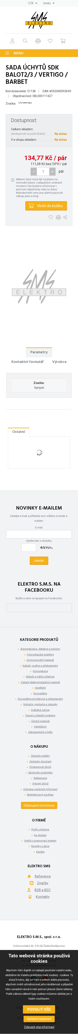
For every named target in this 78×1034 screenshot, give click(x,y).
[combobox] (32, 3)
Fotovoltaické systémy (40, 654)
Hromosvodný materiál (40, 660)
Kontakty (43, 897)
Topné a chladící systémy (40, 715)
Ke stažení (40, 835)
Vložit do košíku (50, 206)
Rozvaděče (40, 693)
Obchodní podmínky (40, 772)
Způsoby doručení (40, 761)
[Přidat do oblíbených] (50, 217)
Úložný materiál (40, 721)
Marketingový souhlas (40, 794)
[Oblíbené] (50, 41)
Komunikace (40, 671)
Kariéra (40, 851)
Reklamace (40, 778)
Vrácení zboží (40, 783)
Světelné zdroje (40, 710)
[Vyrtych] (25, 103)
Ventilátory (40, 726)
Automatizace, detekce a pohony (40, 648)
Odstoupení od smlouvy (39, 805)
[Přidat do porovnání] (58, 217)
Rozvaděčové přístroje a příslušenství (40, 698)
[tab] (39, 352)
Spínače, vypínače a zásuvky (40, 704)
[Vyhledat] (25, 41)
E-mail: (39, 527)
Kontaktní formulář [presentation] (27, 362)
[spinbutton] (43, 172)
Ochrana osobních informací (40, 789)
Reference (43, 876)
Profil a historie (40, 829)
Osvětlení (40, 687)
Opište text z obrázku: (39, 540)
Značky (42, 883)
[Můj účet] (12, 41)
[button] (52, 172)
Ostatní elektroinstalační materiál (40, 682)
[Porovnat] (38, 41)
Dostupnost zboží (40, 767)
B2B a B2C (43, 890)
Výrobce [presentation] (59, 362)
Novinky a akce (40, 846)
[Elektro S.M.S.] (39, 20)
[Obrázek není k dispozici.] (39, 286)
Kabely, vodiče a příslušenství (40, 665)
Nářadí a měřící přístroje (40, 676)
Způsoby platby (40, 755)
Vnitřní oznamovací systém (40, 840)
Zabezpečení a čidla (40, 732)
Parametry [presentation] (39, 352)
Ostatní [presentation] (18, 432)
